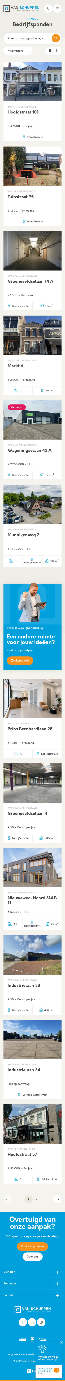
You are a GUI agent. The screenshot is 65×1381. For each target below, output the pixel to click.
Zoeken (56, 38)
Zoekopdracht (20, 660)
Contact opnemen (32, 1246)
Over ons (32, 1256)
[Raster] (50, 51)
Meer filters (15, 51)
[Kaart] (56, 51)
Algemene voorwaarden (21, 1354)
